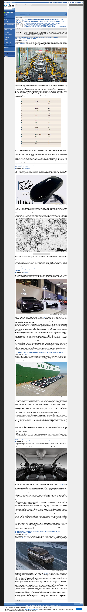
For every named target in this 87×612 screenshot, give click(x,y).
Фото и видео (6, 49)
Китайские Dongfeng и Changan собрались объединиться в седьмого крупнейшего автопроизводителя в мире (45, 26)
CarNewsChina (22, 43)
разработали (38, 169)
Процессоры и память (8, 42)
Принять (79, 609)
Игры (5, 22)
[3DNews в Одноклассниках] (74, 2)
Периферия (6, 37)
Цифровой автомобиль (8, 50)
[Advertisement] (41, 9)
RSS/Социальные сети (8, 53)
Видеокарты (6, 19)
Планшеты (6, 39)
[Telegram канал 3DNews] (76, 2)
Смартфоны (6, 45)
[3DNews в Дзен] (72, 2)
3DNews (17, 4)
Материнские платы (8, 29)
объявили (46, 573)
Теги (20, 4)
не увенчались (23, 537)
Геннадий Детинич (26, 168)
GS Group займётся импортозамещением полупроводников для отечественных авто (40, 25)
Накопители (6, 32)
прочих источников (54, 155)
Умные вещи (6, 47)
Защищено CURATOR (79, 603)
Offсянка (5, 16)
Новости (5, 10)
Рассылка (57, 2)
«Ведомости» (61, 484)
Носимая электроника (8, 34)
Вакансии (7, 56)
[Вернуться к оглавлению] (15, 40)
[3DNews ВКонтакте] (67, 2)
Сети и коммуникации (8, 44)
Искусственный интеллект (9, 24)
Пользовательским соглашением (32, 609)
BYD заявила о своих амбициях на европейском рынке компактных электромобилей (40, 24)
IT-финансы (6, 14)
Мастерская (6, 27)
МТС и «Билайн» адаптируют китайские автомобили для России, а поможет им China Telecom (42, 23)
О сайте (49, 2)
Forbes (43, 317)
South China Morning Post (33, 398)
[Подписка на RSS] (79, 2)
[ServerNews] (9, 13)
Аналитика (6, 17)
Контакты (61, 2)
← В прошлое (18, 28)
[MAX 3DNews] (71, 2)
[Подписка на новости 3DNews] (78, 2)
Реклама (53, 2)
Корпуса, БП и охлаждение (9, 26)
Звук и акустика (7, 21)
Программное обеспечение (9, 40)
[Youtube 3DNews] (69, 2)
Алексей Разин (26, 40)
